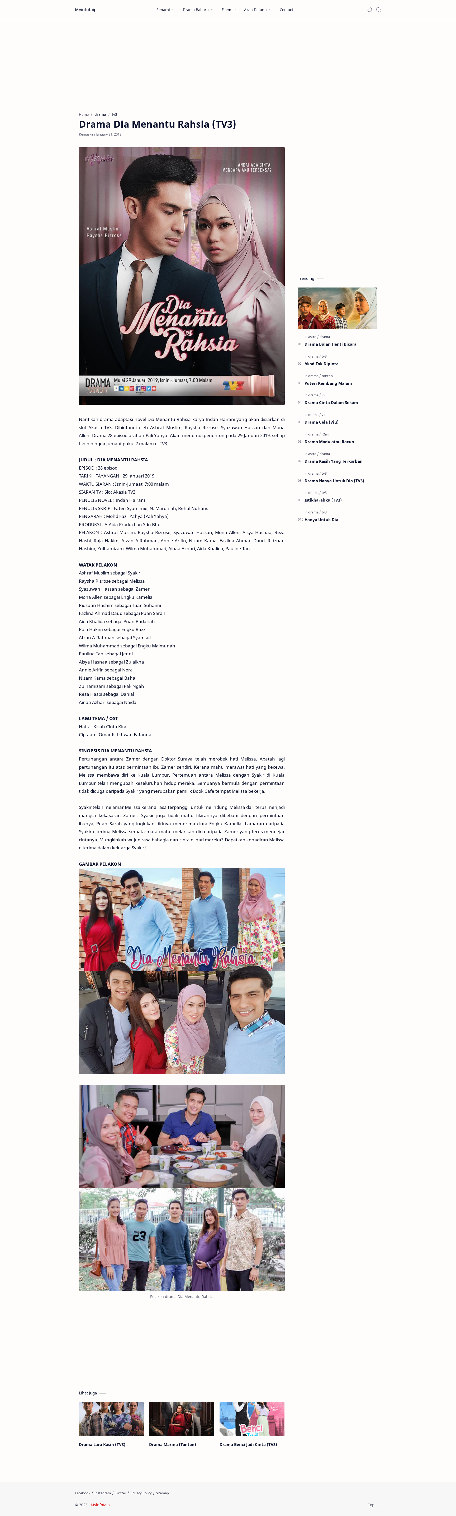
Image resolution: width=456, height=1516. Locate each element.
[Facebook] (82, 1493)
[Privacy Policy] (141, 1493)
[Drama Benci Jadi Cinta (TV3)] (252, 1419)
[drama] (325, 336)
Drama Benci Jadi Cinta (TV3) (248, 1444)
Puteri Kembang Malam (328, 383)
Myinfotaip (86, 9)
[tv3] (324, 356)
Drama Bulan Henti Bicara (331, 344)
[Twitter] (120, 1493)
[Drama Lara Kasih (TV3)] (111, 1419)
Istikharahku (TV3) (323, 500)
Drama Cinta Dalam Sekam (331, 402)
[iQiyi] (325, 434)
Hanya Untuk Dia (321, 519)
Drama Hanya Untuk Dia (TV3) (334, 480)
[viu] (324, 395)
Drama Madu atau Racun (329, 441)
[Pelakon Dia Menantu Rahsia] (182, 1188)
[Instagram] (102, 1493)
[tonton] (327, 375)
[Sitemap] (162, 1493)
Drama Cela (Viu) (322, 422)
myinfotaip (144, 1504)
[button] (369, 9)
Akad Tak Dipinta (322, 363)
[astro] (313, 336)
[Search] (378, 9)
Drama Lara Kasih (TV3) (102, 1444)
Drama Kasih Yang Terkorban (334, 461)
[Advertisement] (228, 64)
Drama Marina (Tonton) (172, 1444)
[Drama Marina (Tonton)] (181, 1419)
